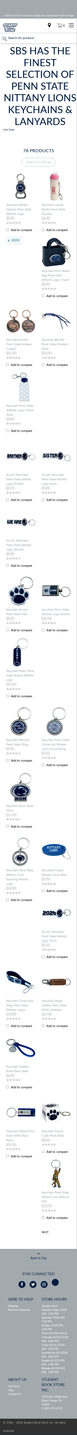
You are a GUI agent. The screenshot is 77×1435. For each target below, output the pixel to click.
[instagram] (44, 1284)
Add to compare (21, 230)
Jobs (11, 1390)
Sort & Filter (36, 162)
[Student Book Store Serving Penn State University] (10, 31)
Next (45, 1232)
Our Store (14, 1386)
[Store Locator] (49, 26)
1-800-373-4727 (52, 1408)
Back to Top (39, 1258)
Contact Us (14, 1394)
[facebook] (21, 1284)
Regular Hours (50, 1306)
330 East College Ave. (55, 1397)
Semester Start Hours (54, 1333)
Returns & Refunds (19, 1310)
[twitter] (33, 1284)
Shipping (13, 1306)
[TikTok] (55, 1282)
